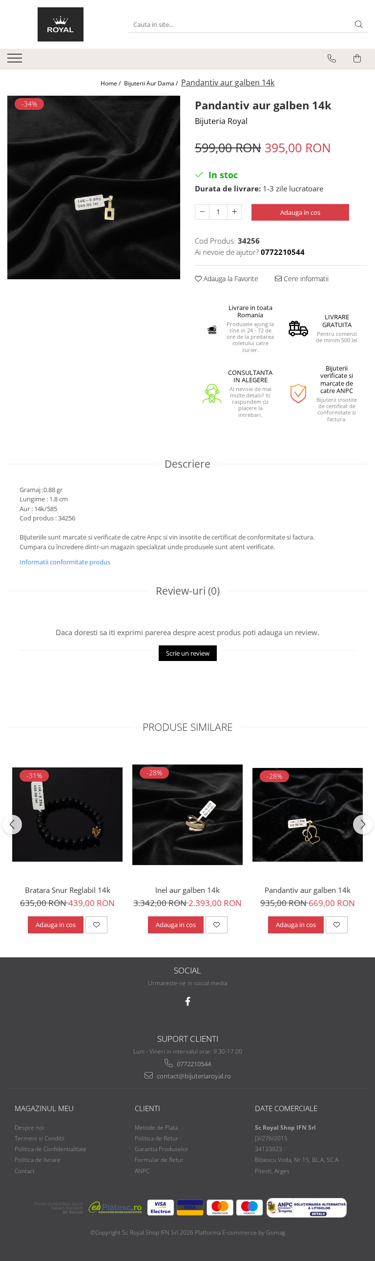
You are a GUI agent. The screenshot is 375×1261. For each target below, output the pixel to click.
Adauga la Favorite (230, 278)
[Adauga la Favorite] (96, 924)
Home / (111, 83)
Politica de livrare (38, 1160)
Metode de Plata (156, 1127)
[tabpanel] (93, 187)
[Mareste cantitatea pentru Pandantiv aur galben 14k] (234, 212)
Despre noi (29, 1127)
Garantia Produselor (161, 1149)
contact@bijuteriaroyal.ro (193, 1076)
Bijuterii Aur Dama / (151, 83)
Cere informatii (305, 278)
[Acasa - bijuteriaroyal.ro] (60, 24)
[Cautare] (359, 25)
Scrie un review (187, 653)
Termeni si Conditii (39, 1138)
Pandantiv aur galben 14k (308, 890)
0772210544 (193, 1063)
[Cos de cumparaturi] (357, 58)
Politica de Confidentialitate (50, 1149)
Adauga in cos (300, 212)
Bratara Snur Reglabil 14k (67, 890)
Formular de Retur (159, 1160)
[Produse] (15, 61)
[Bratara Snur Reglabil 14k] (67, 814)
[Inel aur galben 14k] (187, 815)
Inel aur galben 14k (187, 890)
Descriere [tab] (187, 464)
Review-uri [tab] (188, 591)
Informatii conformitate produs (65, 562)
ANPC (142, 1171)
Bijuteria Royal (221, 121)
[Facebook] (187, 1001)
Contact (25, 1171)
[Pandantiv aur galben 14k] (93, 187)
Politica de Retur (156, 1138)
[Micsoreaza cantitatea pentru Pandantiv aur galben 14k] (202, 212)
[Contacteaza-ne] (332, 58)
